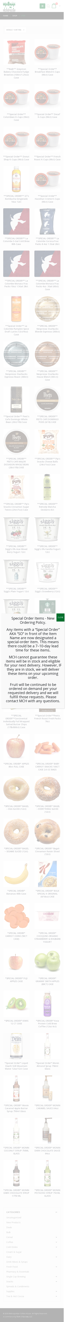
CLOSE (60, 617)
